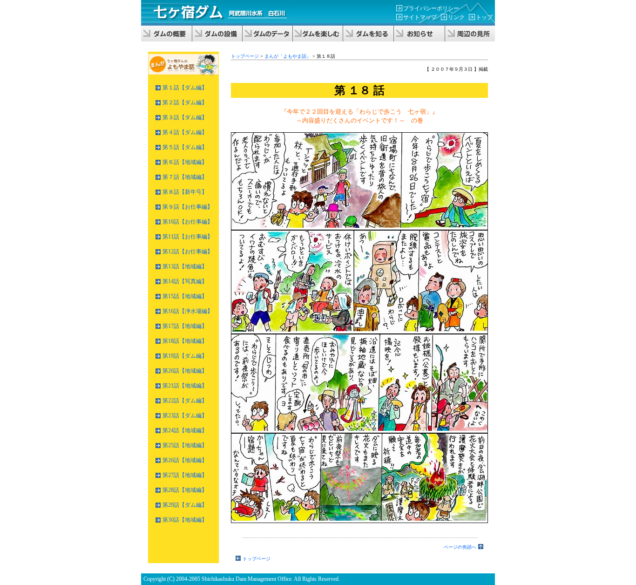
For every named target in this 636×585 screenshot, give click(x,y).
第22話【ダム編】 (184, 400)
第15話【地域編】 (184, 296)
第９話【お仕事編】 (187, 207)
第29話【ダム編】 (184, 505)
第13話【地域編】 (184, 266)
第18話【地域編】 (184, 341)
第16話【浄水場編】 (187, 311)
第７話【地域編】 (184, 177)
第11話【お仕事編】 (187, 236)
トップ (484, 17)
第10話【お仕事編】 (187, 221)
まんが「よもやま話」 (287, 56)
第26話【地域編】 (184, 460)
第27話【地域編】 (184, 475)
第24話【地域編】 (184, 430)
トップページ (245, 56)
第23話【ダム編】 (184, 415)
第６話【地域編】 (184, 162)
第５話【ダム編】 (184, 147)
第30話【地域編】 (184, 520)
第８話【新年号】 (184, 192)
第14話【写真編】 (184, 281)
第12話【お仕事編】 (187, 251)
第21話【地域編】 (184, 385)
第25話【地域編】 (184, 445)
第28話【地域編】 (184, 490)
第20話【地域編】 (184, 370)
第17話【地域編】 (184, 326)
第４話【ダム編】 (184, 132)
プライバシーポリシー (431, 8)
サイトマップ (420, 17)
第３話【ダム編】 (184, 117)
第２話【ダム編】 (184, 102)
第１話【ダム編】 (184, 87)
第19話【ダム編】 (184, 356)
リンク (456, 17)
